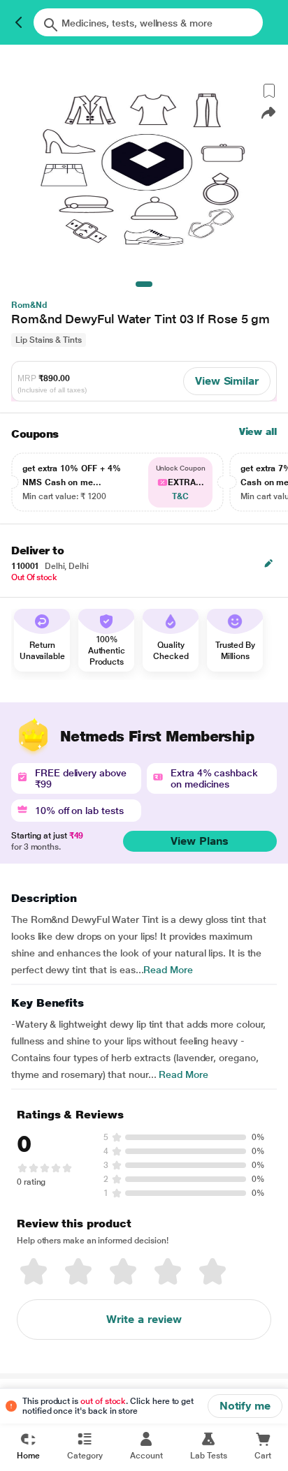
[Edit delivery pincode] (268, 563)
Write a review (144, 1319)
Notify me (245, 1405)
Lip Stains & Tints (48, 340)
